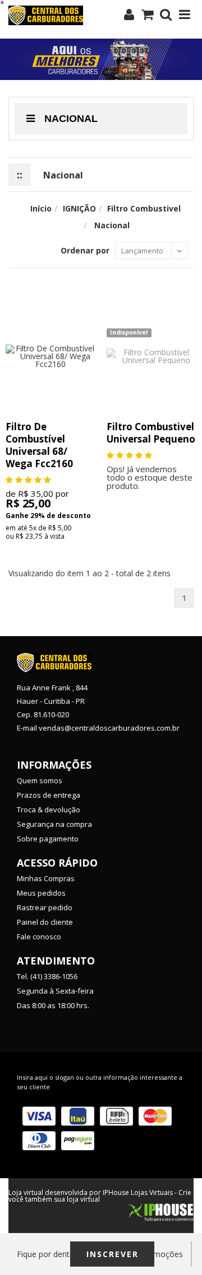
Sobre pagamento (48, 839)
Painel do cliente (45, 922)
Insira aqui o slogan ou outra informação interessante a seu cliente (99, 1082)
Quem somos (39, 780)
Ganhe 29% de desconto (48, 515)
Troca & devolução (48, 809)
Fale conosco (39, 936)
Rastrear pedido (44, 907)
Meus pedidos (41, 893)
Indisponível (129, 332)
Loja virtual (25, 1192)
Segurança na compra (54, 824)
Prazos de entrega (48, 795)
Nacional (70, 118)
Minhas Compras (46, 878)
